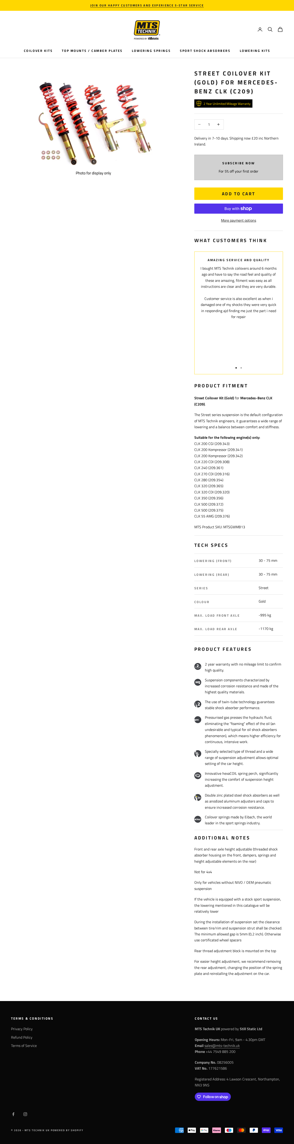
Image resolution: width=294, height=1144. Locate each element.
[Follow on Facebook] (13, 1114)
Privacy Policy (22, 1029)
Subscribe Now (238, 163)
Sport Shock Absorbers (205, 50)
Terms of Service (24, 1045)
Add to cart (238, 193)
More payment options (238, 220)
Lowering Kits (255, 50)
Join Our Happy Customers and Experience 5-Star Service (147, 5)
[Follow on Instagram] (25, 1114)
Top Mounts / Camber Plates (92, 50)
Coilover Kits (38, 50)
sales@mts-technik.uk (222, 1045)
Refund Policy (21, 1037)
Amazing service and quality (238, 260)
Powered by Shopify (67, 1130)
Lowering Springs (151, 50)
